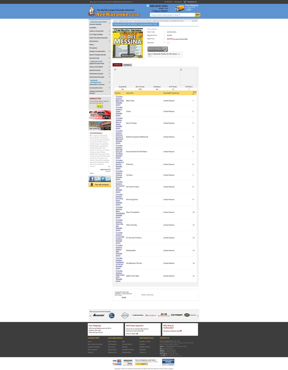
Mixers (92, 44)
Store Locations (92, 349)
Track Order (100, 2)
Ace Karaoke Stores (96, 88)
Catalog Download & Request (96, 92)
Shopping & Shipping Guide (171, 331)
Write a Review (152, 29)
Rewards (124, 347)
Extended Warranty (128, 349)
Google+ (170, 368)
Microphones (94, 41)
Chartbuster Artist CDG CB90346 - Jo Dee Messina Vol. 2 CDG (123, 293)
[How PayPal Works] (147, 365)
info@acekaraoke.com (175, 355)
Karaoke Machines (98, 23)
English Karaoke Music (97, 62)
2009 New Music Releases (161, 21)
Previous (91, 316)
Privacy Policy (163, 368)
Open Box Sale (94, 58)
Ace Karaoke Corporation (133, 368)
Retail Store (120, 2)
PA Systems (93, 48)
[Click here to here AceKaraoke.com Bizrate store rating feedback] (168, 365)
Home (89, 341)
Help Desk (177, 341)
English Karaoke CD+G (126, 21)
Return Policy (112, 341)
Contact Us (129, 2)
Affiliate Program (145, 347)
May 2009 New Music (177, 21)
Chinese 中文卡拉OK (96, 67)
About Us (92, 2)
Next (197, 316)
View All (194, 21)
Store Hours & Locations (95, 344)
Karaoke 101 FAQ (110, 2)
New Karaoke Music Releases (143, 21)
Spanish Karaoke (95, 70)
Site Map (142, 344)
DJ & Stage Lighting (96, 34)
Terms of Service (127, 344)
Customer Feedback (94, 347)
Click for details (131, 333)
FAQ (123, 341)
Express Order (112, 349)
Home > (116, 21)
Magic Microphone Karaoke (99, 38)
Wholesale (143, 349)
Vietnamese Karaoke (96, 73)
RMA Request (112, 344)
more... (92, 173)
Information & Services (97, 82)
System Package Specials (98, 55)
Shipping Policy (126, 352)
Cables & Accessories (97, 31)
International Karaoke (97, 77)
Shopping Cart (192, 2)
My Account (178, 2)
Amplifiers (93, 28)
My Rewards (168, 2)
